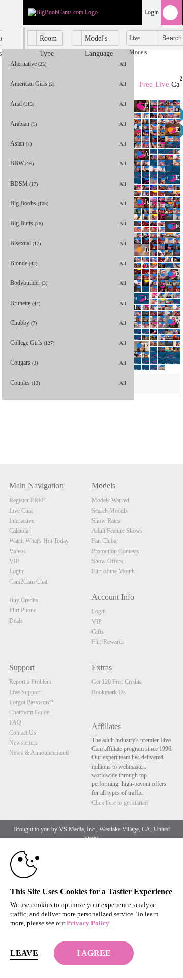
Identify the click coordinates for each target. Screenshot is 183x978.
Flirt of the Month (113, 571)
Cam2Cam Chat (28, 581)
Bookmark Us (109, 692)
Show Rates (106, 520)
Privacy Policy (88, 923)
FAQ (15, 722)
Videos (17, 551)
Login (151, 12)
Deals (16, 620)
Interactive (21, 520)
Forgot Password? (31, 702)
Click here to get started (120, 802)
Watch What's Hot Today (39, 541)
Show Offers (107, 561)
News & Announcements (39, 752)
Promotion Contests (115, 551)
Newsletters (23, 742)
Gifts (98, 631)
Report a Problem (30, 681)
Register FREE (27, 500)
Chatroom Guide (29, 712)
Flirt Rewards (108, 641)
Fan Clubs (104, 541)
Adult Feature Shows (117, 530)
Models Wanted (110, 500)
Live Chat (21, 510)
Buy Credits (23, 600)
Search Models (110, 510)
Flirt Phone (22, 610)
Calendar (19, 530)
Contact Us (22, 732)
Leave (24, 953)
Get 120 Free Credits (117, 681)
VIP (14, 561)
